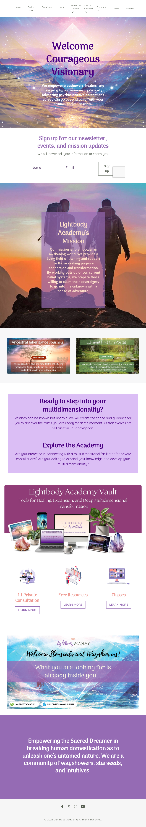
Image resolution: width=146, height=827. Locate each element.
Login (61, 7)
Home (17, 7)
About (116, 8)
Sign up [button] (107, 168)
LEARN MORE (27, 610)
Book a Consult (31, 9)
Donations (46, 7)
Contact (130, 8)
